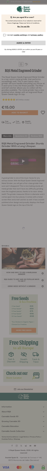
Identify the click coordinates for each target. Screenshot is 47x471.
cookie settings (20, 35)
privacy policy (37, 35)
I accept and (25, 35)
